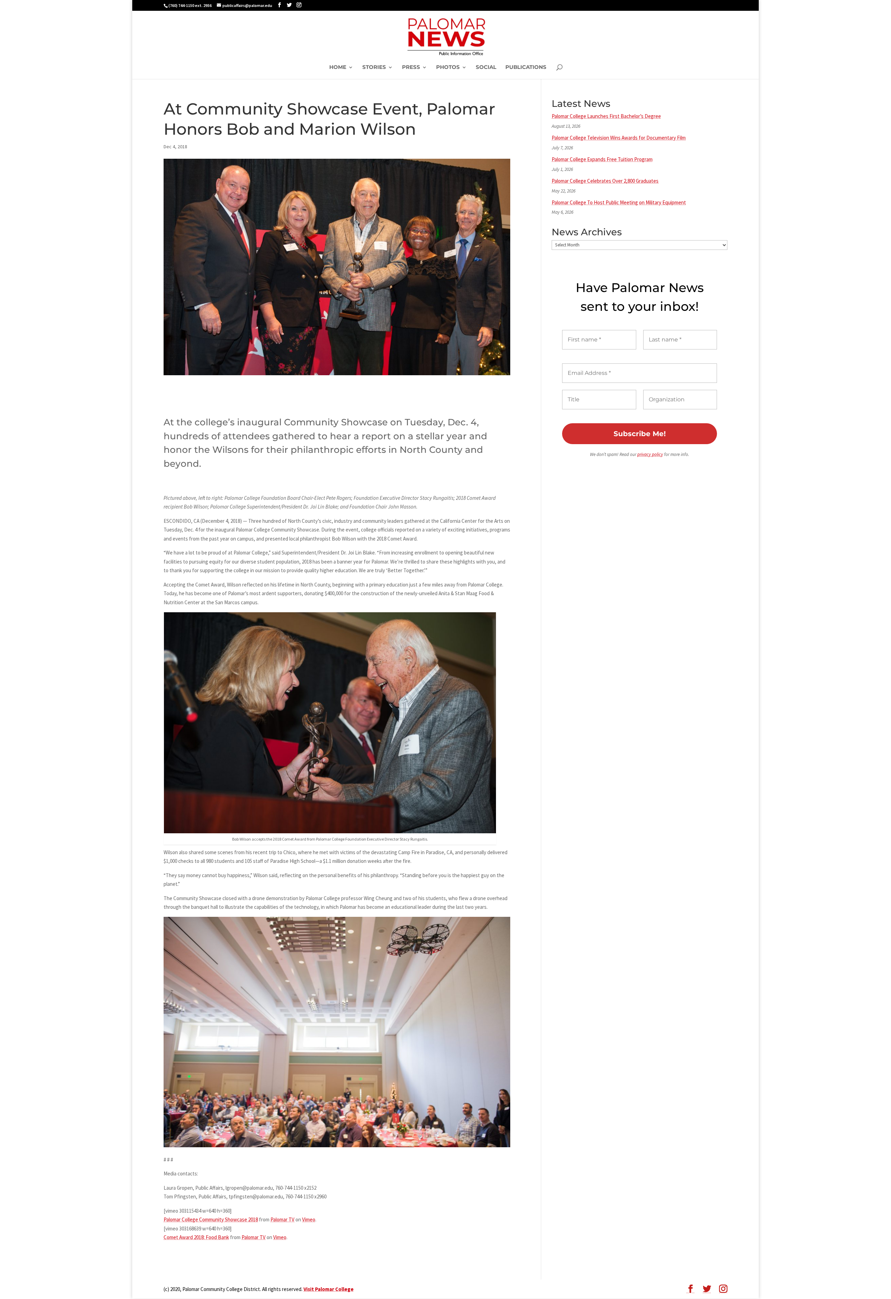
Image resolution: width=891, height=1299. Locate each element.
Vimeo (308, 1219)
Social (486, 67)
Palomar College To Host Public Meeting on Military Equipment (619, 202)
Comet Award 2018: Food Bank (196, 1237)
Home (337, 67)
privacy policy (650, 454)
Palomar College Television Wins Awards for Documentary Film (619, 137)
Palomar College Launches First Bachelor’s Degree (606, 116)
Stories (374, 67)
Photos (448, 67)
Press (411, 67)
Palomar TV (282, 1219)
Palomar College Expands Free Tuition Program (602, 159)
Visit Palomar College (328, 1289)
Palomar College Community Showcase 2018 (211, 1219)
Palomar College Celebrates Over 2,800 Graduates (605, 181)
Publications (525, 67)
